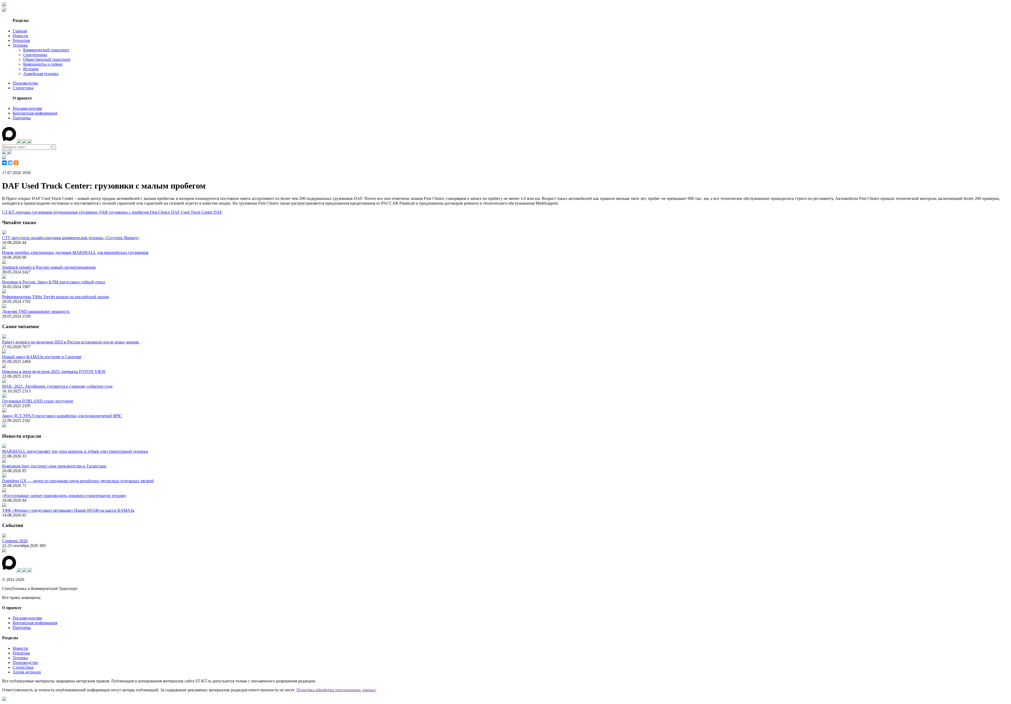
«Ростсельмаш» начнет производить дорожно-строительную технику (64, 495)
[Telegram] (10, 162)
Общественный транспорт (47, 59)
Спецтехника (35, 54)
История (30, 69)
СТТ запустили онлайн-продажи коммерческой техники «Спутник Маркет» (70, 237)
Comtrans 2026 (15, 541)
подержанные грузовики (76, 212)
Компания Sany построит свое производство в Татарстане (54, 466)
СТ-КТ (9, 212)
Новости (20, 35)
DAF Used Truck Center (192, 212)
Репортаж (21, 40)
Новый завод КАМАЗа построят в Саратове (41, 357)
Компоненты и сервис (43, 64)
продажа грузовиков (34, 212)
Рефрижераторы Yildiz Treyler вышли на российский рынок (55, 296)
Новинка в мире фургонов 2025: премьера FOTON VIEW (54, 371)
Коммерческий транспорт (46, 50)
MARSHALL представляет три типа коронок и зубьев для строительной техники (75, 451)
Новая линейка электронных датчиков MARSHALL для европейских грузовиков (75, 252)
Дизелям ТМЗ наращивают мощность (36, 311)
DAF (218, 212)
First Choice (160, 212)
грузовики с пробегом (129, 212)
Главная (20, 31)
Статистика (23, 88)
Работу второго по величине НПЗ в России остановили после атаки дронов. (71, 342)
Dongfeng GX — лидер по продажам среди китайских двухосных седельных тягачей (78, 481)
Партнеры (22, 118)
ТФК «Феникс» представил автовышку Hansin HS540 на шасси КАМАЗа (68, 510)
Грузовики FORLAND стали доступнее (37, 401)
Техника (20, 45)
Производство (25, 83)
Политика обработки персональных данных (336, 690)
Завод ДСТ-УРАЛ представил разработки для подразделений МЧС (62, 415)
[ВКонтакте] (4, 162)
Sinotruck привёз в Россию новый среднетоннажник (49, 267)
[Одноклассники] (16, 162)
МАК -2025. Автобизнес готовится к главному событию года (57, 386)
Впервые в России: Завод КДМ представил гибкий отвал (53, 282)
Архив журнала (27, 672)
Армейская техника (40, 73)
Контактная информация (35, 113)
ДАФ (104, 212)
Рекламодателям (27, 108)
